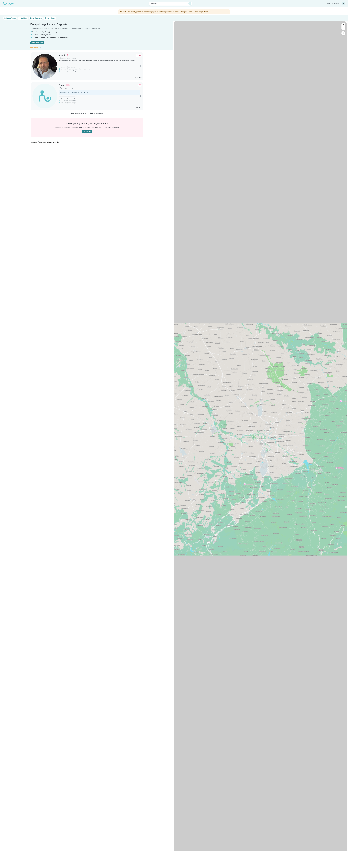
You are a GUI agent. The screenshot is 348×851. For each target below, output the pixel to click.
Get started (87, 131)
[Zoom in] (343, 24)
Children (23, 18)
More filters (50, 18)
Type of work (11, 18)
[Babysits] (8, 3)
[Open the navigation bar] (343, 3)
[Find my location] (343, 33)
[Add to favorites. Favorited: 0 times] (140, 85)
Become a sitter (333, 3)
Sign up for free (37, 43)
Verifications (37, 18)
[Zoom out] (343, 28)
